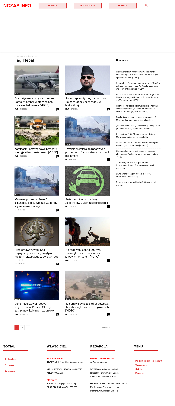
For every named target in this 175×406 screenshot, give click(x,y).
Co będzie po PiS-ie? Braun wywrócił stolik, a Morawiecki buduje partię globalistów (135, 135)
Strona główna (19, 56)
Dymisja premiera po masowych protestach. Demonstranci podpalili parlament (87, 152)
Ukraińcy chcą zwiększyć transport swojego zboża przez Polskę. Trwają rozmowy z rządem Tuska (137, 154)
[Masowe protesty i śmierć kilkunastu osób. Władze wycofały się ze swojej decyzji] (36, 181)
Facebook (12, 359)
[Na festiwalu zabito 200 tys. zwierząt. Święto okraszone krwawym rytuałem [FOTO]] (87, 231)
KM (66, 260)
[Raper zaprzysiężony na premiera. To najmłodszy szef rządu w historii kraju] (87, 80)
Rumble (11, 371)
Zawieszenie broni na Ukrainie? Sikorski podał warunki (136, 183)
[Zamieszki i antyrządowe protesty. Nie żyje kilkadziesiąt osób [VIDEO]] (36, 130)
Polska (17, 299)
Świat (17, 94)
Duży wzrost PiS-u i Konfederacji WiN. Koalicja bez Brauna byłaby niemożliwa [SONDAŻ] (138, 144)
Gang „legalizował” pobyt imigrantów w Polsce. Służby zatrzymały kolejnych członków (34, 307)
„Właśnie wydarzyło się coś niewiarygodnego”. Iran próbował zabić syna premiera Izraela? (138, 127)
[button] (146, 5)
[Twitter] (5, 365)
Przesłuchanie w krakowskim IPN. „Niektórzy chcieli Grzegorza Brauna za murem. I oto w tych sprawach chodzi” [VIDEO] (137, 75)
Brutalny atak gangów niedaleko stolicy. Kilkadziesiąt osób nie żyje (133, 175)
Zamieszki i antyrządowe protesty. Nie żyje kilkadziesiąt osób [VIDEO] (36, 150)
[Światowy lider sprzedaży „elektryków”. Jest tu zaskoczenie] (87, 181)
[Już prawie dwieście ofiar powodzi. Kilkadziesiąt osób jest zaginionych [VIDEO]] (87, 285)
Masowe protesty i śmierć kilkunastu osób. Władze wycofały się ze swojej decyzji (35, 203)
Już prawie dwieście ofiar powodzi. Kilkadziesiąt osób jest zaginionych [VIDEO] (87, 307)
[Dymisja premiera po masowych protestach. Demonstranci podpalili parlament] (87, 130)
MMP (16, 109)
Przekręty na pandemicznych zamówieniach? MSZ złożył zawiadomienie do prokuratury (136, 118)
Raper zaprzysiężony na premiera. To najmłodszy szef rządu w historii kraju (86, 102)
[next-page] (28, 327)
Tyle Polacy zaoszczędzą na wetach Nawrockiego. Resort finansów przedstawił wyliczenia (135, 165)
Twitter (11, 365)
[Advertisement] (87, 31)
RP (66, 159)
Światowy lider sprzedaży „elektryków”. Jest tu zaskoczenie (86, 201)
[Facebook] (5, 359)
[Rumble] (5, 371)
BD (66, 206)
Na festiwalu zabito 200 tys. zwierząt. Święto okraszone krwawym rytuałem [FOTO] (83, 253)
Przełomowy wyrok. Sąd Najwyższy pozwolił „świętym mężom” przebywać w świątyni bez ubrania (36, 255)
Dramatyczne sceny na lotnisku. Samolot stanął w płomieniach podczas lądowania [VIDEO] (34, 102)
